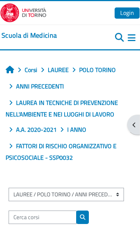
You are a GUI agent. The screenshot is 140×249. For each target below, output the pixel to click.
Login (127, 12)
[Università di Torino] (23, 11)
